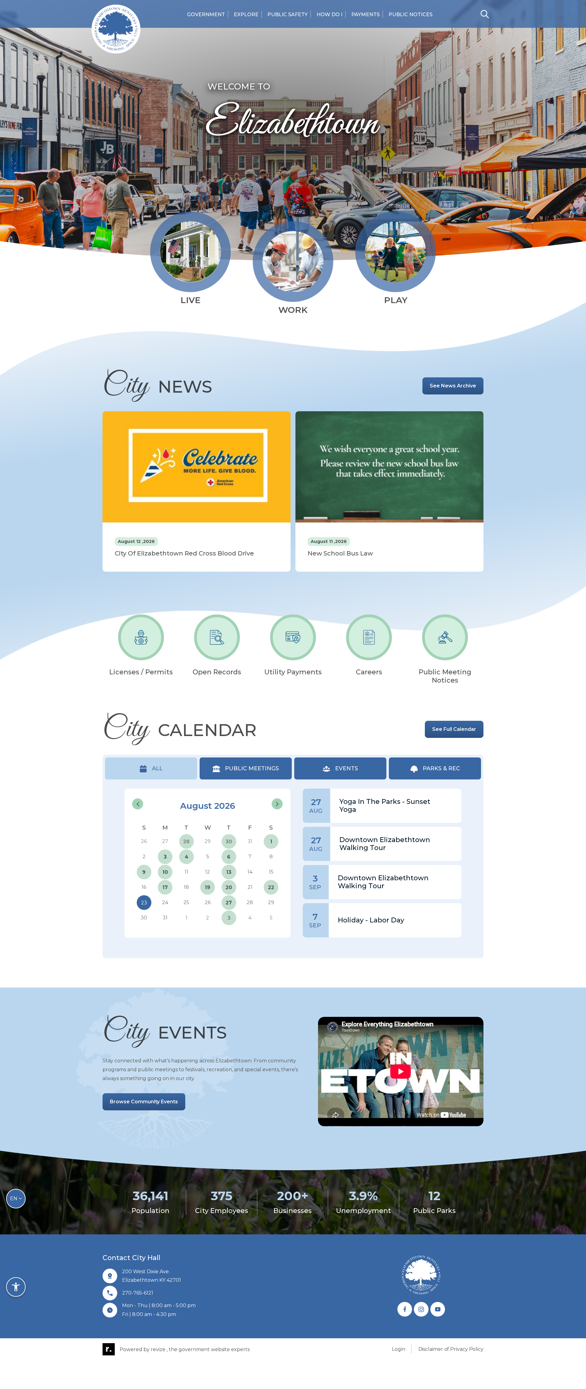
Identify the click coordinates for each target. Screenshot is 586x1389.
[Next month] (277, 804)
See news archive (453, 386)
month (275, 792)
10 (165, 872)
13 (228, 872)
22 (271, 887)
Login (398, 1349)
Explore (246, 14)
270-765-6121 (137, 1293)
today (257, 792)
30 (229, 842)
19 (207, 887)
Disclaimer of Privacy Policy (450, 1349)
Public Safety (287, 14)
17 (165, 887)
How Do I (329, 14)
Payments (365, 14)
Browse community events (144, 1102)
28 (186, 842)
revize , (159, 1349)
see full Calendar (454, 729)
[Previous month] (137, 804)
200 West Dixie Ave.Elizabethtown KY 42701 (151, 1276)
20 (229, 887)
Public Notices (410, 14)
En (14, 1198)
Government (206, 14)
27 (229, 903)
